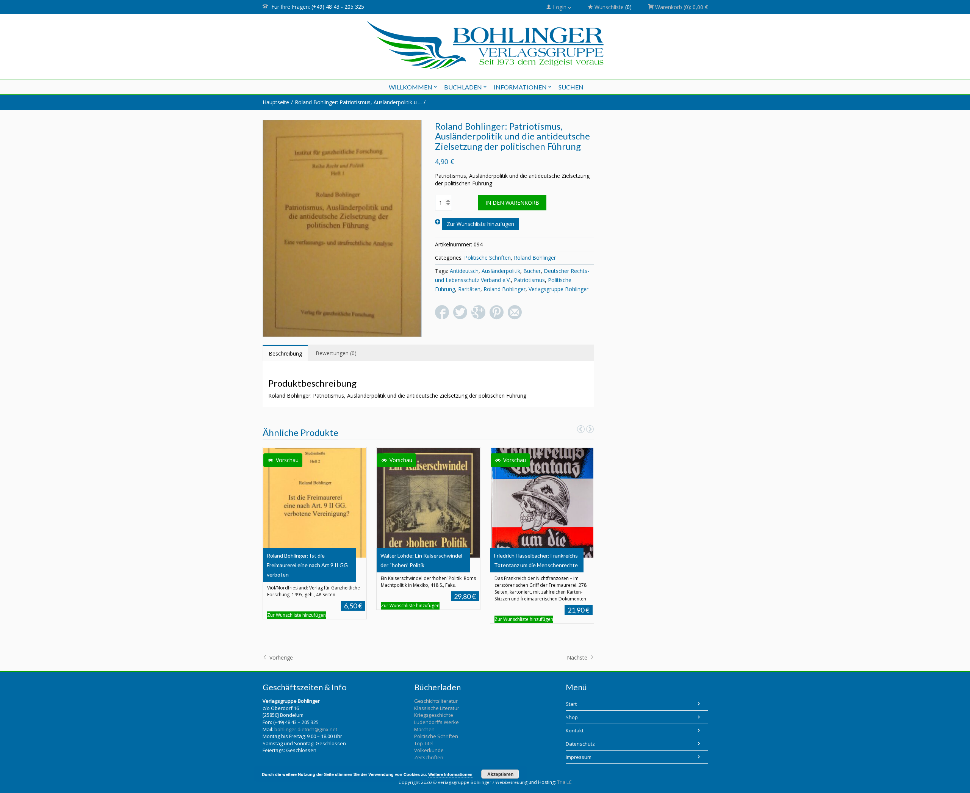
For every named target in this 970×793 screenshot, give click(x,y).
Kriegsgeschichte (433, 715)
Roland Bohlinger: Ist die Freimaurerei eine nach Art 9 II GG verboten (307, 565)
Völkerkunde (429, 750)
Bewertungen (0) (336, 353)
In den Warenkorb (512, 202)
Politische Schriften (487, 257)
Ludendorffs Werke (436, 722)
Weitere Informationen (450, 774)
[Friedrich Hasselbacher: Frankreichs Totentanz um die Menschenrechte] (541, 501)
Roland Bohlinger (535, 257)
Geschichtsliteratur (436, 700)
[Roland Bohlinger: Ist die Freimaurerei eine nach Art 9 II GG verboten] (314, 501)
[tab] (285, 353)
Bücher (532, 270)
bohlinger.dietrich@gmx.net (305, 729)
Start (571, 704)
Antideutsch (464, 270)
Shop (572, 717)
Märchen (424, 729)
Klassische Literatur (436, 708)
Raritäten (469, 289)
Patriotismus (529, 280)
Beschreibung (285, 353)
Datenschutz (580, 743)
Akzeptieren (500, 774)
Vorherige (280, 657)
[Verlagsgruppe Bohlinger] (485, 45)
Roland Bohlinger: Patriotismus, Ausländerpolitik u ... (358, 102)
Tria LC (564, 782)
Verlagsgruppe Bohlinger (558, 289)
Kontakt (575, 730)
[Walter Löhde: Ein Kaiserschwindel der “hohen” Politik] (428, 501)
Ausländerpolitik (501, 270)
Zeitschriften (428, 757)
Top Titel (423, 743)
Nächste (578, 657)
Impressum (578, 757)
